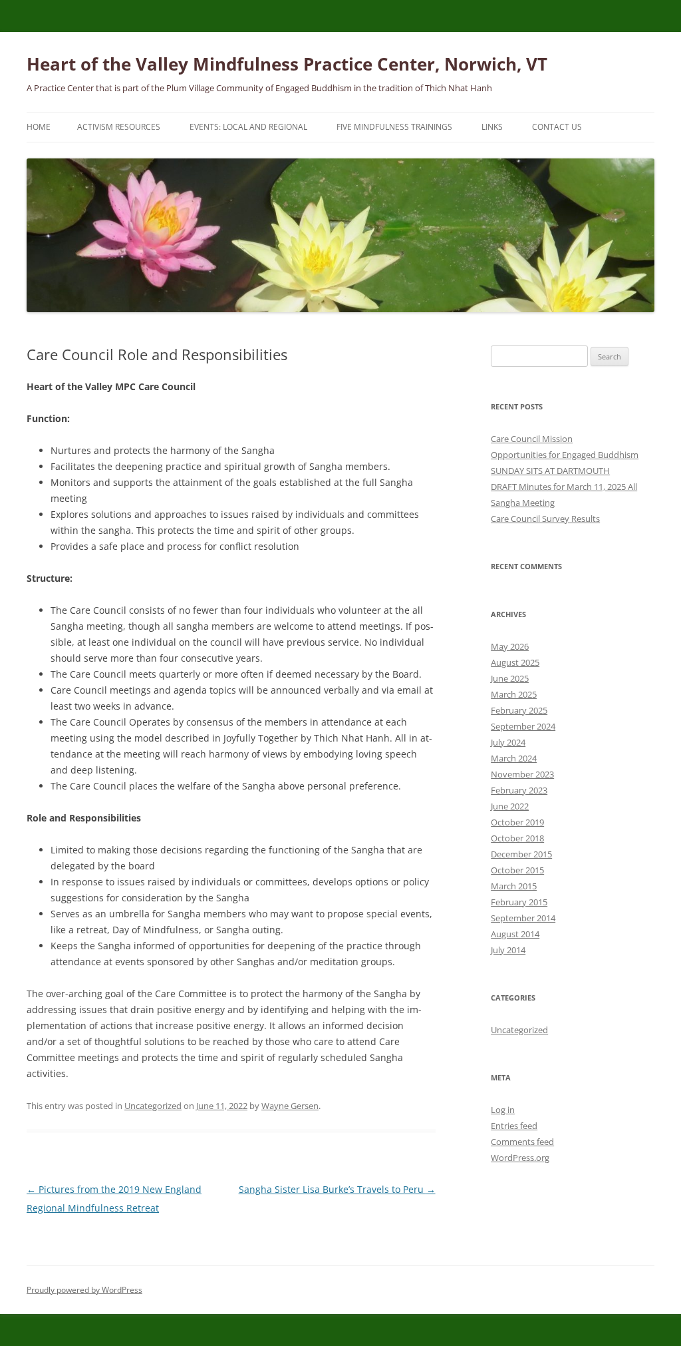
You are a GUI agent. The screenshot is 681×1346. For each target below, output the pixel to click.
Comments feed (522, 1142)
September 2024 (523, 726)
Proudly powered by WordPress (84, 1289)
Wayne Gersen (290, 1106)
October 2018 (517, 838)
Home (39, 126)
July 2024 (508, 742)
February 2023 (519, 790)
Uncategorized (153, 1106)
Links (492, 126)
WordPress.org (520, 1158)
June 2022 (510, 806)
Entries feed (514, 1126)
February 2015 (519, 902)
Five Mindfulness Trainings (394, 126)
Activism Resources (118, 126)
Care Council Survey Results (545, 519)
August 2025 (515, 662)
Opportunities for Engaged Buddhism (564, 455)
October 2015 (517, 870)
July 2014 (508, 950)
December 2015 (521, 854)
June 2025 (510, 678)
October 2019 (517, 822)
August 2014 (515, 934)
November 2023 (522, 774)
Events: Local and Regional (248, 126)
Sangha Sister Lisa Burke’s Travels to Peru (337, 1189)
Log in (503, 1110)
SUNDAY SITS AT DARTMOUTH (550, 471)
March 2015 (514, 886)
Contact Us (557, 126)
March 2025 (514, 694)
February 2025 (519, 710)
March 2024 (514, 758)
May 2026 (510, 646)
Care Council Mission (532, 439)
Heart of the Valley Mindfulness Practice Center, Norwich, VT (287, 64)
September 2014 (523, 918)
